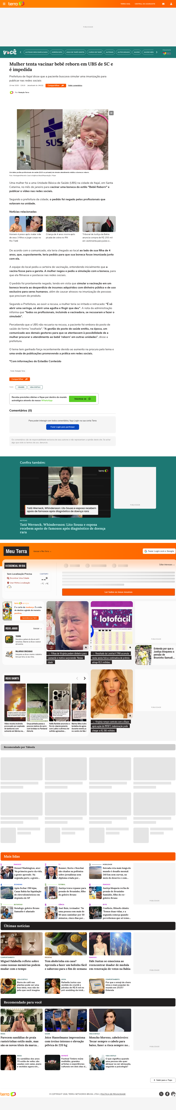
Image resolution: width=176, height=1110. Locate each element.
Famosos (17, 864)
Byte (105, 905)
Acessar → (37, 628)
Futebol (61, 885)
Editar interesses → (167, 564)
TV (59, 864)
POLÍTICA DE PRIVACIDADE (113, 1094)
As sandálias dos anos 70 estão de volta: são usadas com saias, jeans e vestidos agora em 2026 (29, 1063)
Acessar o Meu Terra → (43, 551)
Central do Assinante (145, 4)
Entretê (64, 1056)
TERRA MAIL (125, 4)
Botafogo (18, 905)
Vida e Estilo (35, 387)
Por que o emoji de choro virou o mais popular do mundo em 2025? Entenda (118, 986)
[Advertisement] (154, 986)
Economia (18, 885)
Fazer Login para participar (63, 427)
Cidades (21, 387)
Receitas (48, 957)
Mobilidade (107, 864)
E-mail (163, 4)
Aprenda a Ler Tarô (29, 618)
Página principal (16, 4)
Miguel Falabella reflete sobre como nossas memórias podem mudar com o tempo (20, 964)
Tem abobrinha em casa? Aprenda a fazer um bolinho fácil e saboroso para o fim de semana (66, 964)
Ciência (61, 905)
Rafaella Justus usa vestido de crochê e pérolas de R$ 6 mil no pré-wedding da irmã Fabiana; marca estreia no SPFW (72, 986)
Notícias (23, 521)
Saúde (47, 1034)
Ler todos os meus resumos (118, 592)
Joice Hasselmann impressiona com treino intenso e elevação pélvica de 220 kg (65, 1041)
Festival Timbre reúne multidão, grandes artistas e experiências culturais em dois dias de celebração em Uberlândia (73, 1063)
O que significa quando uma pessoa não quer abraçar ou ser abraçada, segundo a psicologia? (118, 1063)
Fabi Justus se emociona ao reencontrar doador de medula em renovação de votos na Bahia (109, 964)
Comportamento (8, 957)
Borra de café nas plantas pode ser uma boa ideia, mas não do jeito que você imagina (28, 986)
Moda (63, 979)
